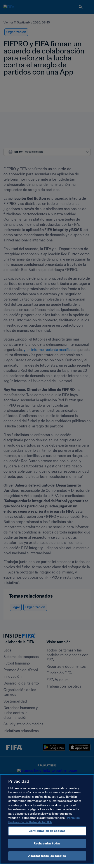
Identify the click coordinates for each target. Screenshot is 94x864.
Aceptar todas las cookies (47, 856)
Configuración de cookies (47, 831)
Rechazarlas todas (47, 843)
